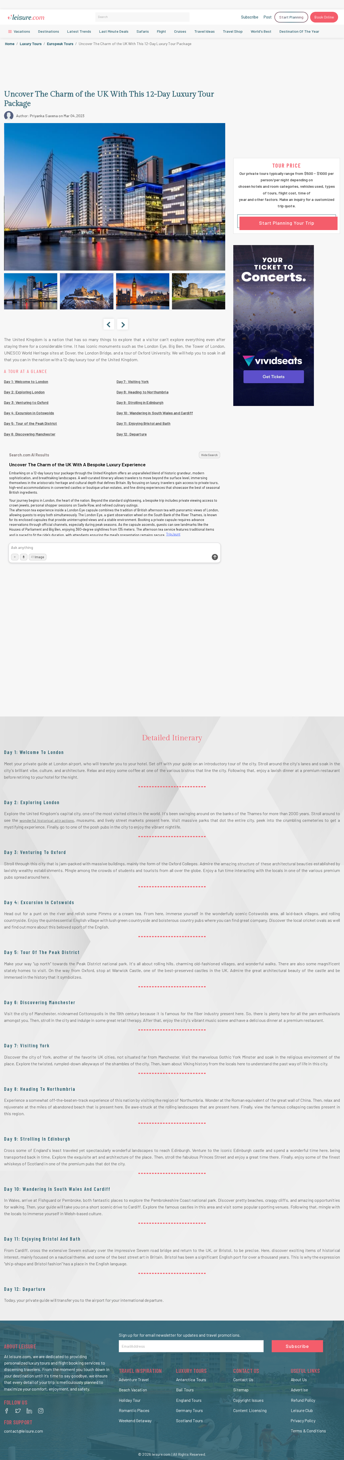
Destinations (48, 31)
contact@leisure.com (23, 1431)
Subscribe (249, 16)
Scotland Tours (189, 1420)
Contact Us (243, 1379)
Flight (161, 31)
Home (10, 43)
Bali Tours (185, 1389)
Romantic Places (134, 1410)
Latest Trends (79, 31)
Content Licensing (250, 1410)
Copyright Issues (248, 1400)
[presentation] (108, 324)
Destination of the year (299, 31)
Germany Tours (189, 1410)
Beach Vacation (133, 1389)
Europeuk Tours (60, 43)
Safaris (143, 31)
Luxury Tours (31, 43)
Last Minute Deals (113, 31)
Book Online (324, 17)
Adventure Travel (134, 1379)
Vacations (21, 31)
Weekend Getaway (135, 1420)
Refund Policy (303, 1400)
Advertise (299, 1389)
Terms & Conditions (308, 1430)
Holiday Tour (130, 1400)
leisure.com (161, 1454)
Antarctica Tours (191, 1379)
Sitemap (241, 1389)
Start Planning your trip (286, 223)
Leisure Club (302, 1410)
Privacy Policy (303, 1420)
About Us (299, 1379)
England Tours (189, 1400)
